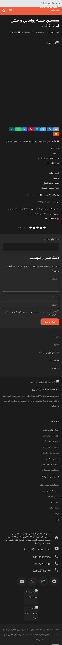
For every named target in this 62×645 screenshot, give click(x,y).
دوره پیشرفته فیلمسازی (50, 464)
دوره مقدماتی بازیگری (51, 435)
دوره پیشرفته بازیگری (51, 447)
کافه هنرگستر (26, 32)
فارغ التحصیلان (53, 496)
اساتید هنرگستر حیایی (50, 490)
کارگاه (57, 513)
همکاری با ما (54, 360)
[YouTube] (22, 581)
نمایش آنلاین (54, 507)
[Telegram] (54, 581)
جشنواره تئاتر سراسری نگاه (49, 485)
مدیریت (38, 32)
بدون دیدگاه (13, 32)
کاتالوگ (56, 344)
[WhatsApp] (33, 581)
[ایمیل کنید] (56, 129)
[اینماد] (31, 597)
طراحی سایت (28, 639)
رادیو (57, 519)
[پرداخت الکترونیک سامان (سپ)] (31, 613)
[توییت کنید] (43, 129)
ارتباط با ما (55, 368)
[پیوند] (49, 11)
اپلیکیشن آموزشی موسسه (49, 352)
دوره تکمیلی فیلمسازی (50, 470)
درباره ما (56, 336)
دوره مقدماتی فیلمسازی (50, 453)
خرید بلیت (55, 502)
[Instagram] (43, 581)
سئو (19, 639)
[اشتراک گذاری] (50, 129)
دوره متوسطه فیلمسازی (50, 458)
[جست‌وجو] (3, 11)
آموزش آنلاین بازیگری (51, 430)
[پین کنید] (31, 129)
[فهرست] (10, 11)
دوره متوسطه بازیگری (51, 441)
